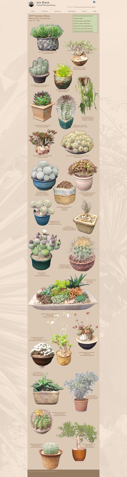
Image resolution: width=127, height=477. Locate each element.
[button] (44, 11)
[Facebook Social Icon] (94, 2)
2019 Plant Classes (78, 18)
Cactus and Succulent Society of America (85, 7)
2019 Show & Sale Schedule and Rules (83, 15)
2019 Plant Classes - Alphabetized (82, 20)
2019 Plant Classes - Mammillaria (81, 23)
